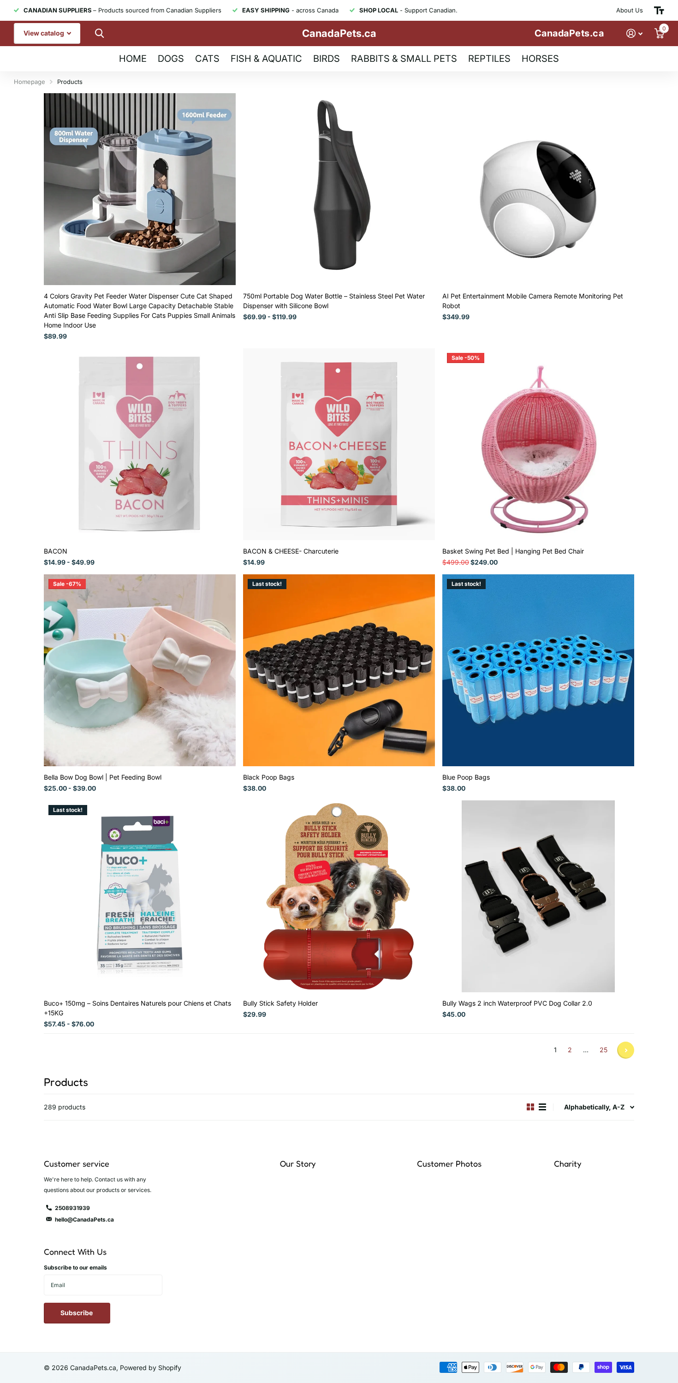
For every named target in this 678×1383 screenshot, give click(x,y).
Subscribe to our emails (75, 1267)
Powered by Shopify (150, 1367)
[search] (98, 33)
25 (603, 1050)
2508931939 (72, 1207)
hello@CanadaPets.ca (84, 1219)
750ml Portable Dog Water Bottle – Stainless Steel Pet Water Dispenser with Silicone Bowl (334, 301)
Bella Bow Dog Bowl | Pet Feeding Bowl (102, 777)
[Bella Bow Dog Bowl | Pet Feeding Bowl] (140, 670)
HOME (133, 58)
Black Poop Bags (268, 777)
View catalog (44, 33)
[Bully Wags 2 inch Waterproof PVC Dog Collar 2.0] (538, 896)
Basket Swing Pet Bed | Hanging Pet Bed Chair (513, 551)
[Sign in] (634, 33)
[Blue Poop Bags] (538, 670)
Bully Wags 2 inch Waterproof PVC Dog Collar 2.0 (517, 1003)
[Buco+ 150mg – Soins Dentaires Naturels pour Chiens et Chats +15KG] (140, 896)
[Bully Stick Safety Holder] (339, 896)
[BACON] (140, 444)
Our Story (297, 1163)
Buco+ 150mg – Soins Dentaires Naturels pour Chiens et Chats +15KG (137, 1008)
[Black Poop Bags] (339, 670)
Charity (567, 1163)
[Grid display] (530, 1107)
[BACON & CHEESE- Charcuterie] (339, 444)
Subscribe (77, 1313)
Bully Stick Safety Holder (280, 1003)
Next (625, 1050)
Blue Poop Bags (466, 777)
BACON (55, 551)
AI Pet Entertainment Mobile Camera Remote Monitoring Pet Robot (532, 301)
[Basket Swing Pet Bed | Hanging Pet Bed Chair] (538, 444)
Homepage (29, 81)
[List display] (542, 1107)
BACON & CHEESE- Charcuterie (291, 551)
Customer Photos (449, 1163)
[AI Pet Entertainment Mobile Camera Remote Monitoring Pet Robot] (538, 189)
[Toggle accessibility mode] (659, 11)
